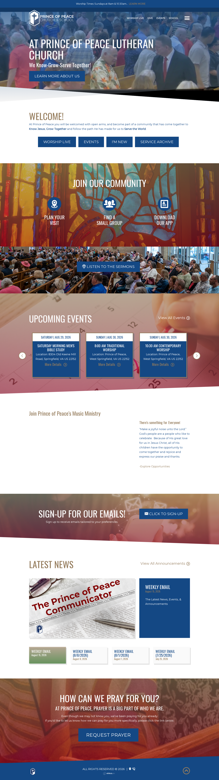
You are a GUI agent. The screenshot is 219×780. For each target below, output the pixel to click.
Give (150, 18)
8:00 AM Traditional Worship (110, 347)
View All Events (171, 318)
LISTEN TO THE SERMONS (110, 266)
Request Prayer (108, 735)
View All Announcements (162, 563)
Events (160, 18)
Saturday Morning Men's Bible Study (55, 347)
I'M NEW (119, 142)
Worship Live (135, 18)
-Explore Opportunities (154, 466)
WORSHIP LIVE (57, 142)
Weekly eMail (157, 586)
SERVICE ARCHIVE (156, 142)
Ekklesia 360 (109, 773)
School (173, 18)
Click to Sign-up (165, 514)
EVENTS (91, 142)
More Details (53, 364)
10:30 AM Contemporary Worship (163, 347)
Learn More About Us (57, 76)
